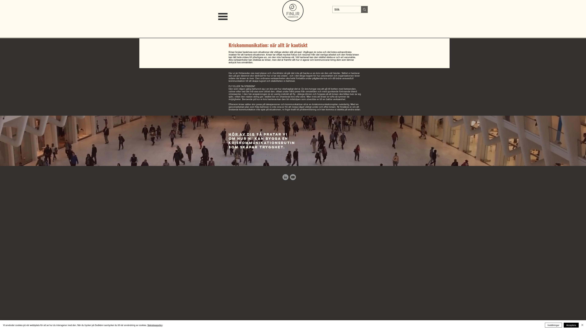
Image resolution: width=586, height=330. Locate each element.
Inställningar (553, 325)
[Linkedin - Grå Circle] (285, 177)
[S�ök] (364, 9)
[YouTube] (293, 177)
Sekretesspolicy (155, 325)
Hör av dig (242, 134)
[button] (223, 16)
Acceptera (571, 325)
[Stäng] (582, 325)
